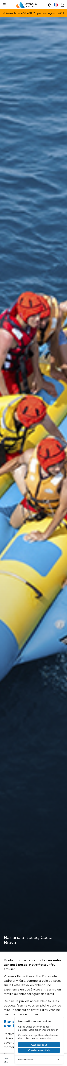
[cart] (62, 5)
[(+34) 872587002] (49, 5)
